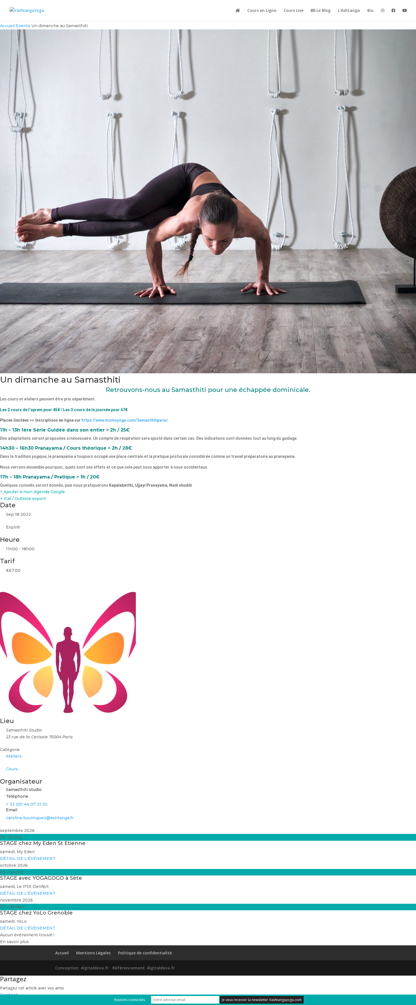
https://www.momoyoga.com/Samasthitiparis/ (125, 420)
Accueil (8, 25)
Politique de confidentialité (145, 953)
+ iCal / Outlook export (23, 498)
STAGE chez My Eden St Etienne (42, 843)
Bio (370, 10)
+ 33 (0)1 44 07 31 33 (26, 804)
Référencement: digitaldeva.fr (143, 968)
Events (23, 25)
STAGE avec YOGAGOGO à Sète (41, 878)
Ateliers (14, 756)
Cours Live (293, 10)
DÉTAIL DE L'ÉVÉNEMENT (27, 858)
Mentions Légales (93, 953)
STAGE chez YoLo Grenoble (36, 913)
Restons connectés (129, 999)
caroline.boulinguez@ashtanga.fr (39, 817)
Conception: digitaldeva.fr (82, 968)
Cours (12, 768)
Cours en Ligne (261, 10)
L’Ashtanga (349, 10)
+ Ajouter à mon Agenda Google (32, 491)
